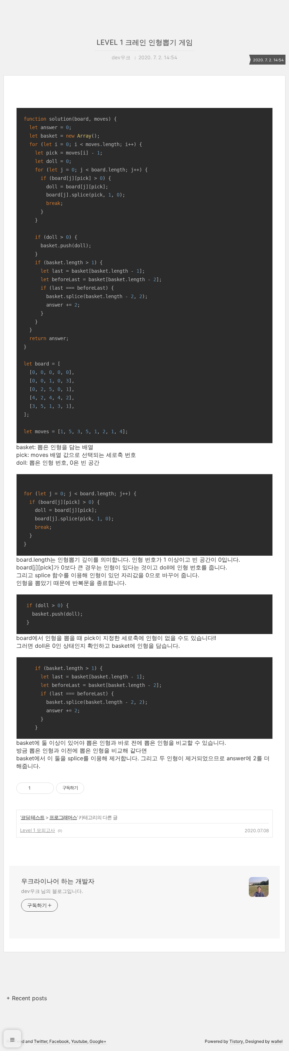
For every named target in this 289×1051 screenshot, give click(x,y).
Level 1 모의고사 (37, 830)
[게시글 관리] (46, 788)
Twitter (40, 1041)
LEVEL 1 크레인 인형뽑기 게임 (145, 42)
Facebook (59, 1041)
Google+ (98, 1041)
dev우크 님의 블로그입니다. (52, 891)
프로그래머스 (63, 817)
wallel (277, 1041)
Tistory (236, 1041)
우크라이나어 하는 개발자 (57, 881)
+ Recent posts (26, 998)
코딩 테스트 (32, 817)
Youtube (79, 1041)
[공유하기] (37, 788)
